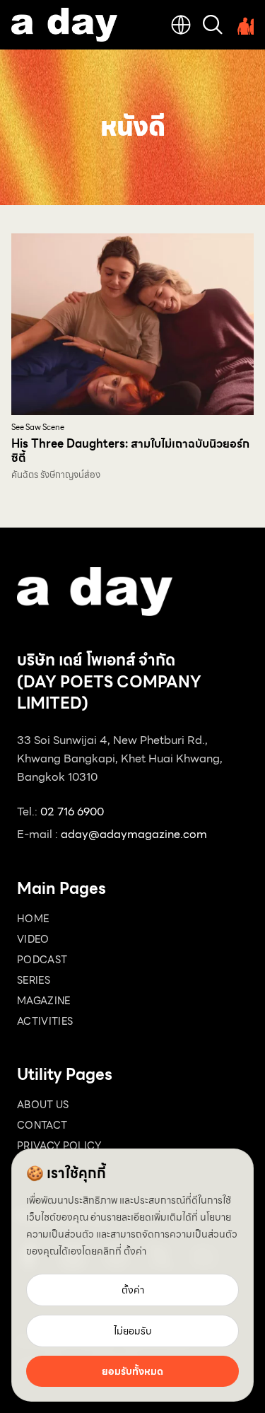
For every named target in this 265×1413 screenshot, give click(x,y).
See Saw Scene (37, 427)
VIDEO (33, 939)
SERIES (33, 980)
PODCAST (42, 959)
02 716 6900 (72, 811)
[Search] (213, 25)
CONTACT (42, 1125)
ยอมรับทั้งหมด (132, 1371)
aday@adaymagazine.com (134, 834)
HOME (33, 918)
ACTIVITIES (45, 1021)
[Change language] (181, 24)
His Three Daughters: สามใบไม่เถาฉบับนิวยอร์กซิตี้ (130, 451)
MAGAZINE (44, 1000)
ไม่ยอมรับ (133, 1331)
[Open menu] (244, 25)
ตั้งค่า (135, 1251)
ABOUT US (43, 1104)
